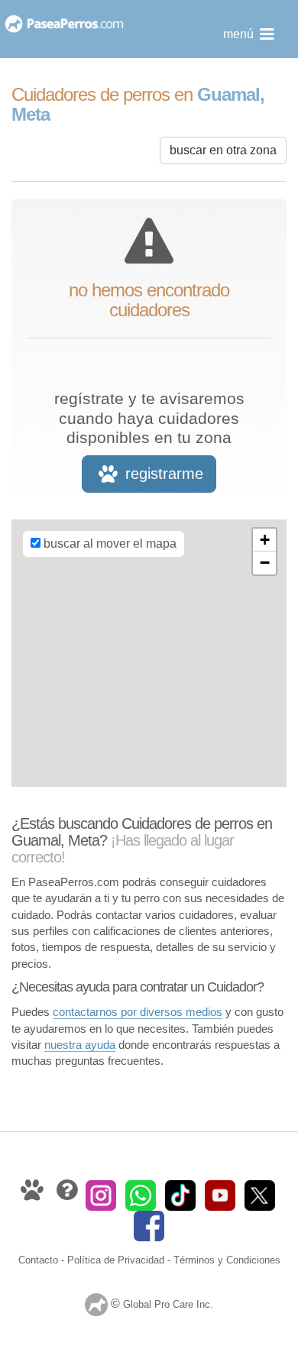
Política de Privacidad (115, 1260)
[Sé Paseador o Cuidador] (34, 1194)
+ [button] (265, 539)
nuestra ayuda (79, 1044)
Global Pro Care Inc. (168, 1304)
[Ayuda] (68, 1194)
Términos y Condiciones (226, 1260)
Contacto (38, 1260)
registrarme (162, 473)
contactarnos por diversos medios (137, 1011)
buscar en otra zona (223, 150)
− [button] (265, 562)
